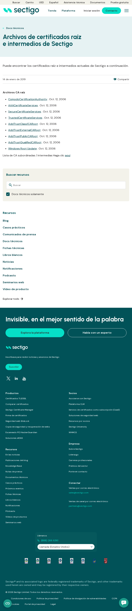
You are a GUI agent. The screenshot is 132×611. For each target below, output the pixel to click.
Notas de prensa (14, 471)
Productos (12, 393)
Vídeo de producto (16, 289)
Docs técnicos (13, 241)
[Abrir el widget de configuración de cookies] (7, 603)
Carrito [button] (30, 2)
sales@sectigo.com (79, 492)
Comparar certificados (17, 404)
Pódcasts (10, 511)
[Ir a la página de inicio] (21, 10)
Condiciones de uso (21, 598)
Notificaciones (13, 268)
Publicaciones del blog (17, 460)
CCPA (114, 598)
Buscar (16, 2)
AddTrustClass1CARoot (23, 124)
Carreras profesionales (80, 460)
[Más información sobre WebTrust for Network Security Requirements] (26, 561)
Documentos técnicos (17, 477)
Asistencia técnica (74, 2)
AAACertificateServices (23, 105)
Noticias (8, 262)
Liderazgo (74, 454)
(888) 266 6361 (49, 540)
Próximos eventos (15, 488)
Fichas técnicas (13, 248)
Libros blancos (13, 255)
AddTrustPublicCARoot (23, 136)
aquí (67, 155)
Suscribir (14, 366)
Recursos (11, 449)
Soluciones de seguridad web (83, 415)
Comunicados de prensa (19, 234)
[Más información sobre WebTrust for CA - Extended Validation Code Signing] (60, 561)
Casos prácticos (14, 227)
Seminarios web (13, 282)
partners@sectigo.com (80, 506)
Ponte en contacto (78, 471)
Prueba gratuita (120, 2)
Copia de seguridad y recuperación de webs (28, 426)
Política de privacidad (47, 598)
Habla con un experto (97, 332)
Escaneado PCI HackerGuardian (21, 432)
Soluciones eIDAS (14, 438)
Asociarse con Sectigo (80, 398)
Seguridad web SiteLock (17, 421)
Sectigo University (78, 426)
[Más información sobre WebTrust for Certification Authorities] (37, 561)
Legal (53, 604)
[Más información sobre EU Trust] (94, 561)
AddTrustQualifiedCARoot (24, 142)
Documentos (97, 2)
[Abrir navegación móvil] (126, 10)
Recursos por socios (79, 421)
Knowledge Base (14, 466)
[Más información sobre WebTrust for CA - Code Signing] (83, 561)
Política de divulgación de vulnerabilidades (85, 598)
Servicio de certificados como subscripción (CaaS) (94, 409)
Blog (6, 220)
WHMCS (73, 432)
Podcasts (9, 275)
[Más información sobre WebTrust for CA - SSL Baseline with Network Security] (71, 561)
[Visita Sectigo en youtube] (24, 379)
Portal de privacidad (35, 604)
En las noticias (13, 454)
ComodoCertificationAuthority (27, 99)
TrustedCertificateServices (25, 118)
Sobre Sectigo (76, 449)
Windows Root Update (22, 148)
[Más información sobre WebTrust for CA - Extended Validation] (49, 561)
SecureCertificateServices (24, 111)
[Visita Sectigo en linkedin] (16, 378)
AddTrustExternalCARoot (24, 130)
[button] (124, 603)
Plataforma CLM (77, 404)
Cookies (15, 604)
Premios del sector (78, 466)
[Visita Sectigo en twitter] (8, 378)
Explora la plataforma (35, 332)
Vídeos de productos (16, 516)
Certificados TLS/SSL (16, 398)
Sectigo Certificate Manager (19, 409)
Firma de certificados (16, 415)
